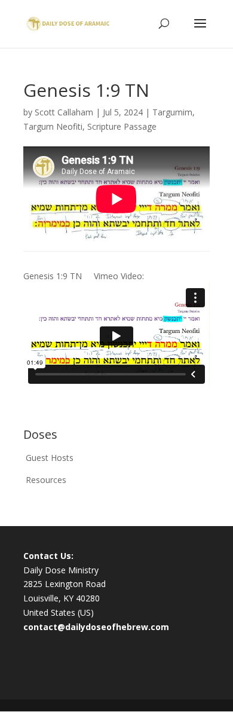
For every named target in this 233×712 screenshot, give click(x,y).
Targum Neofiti (52, 126)
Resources (46, 479)
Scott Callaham (64, 112)
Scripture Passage (122, 126)
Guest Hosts (49, 457)
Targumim (172, 112)
